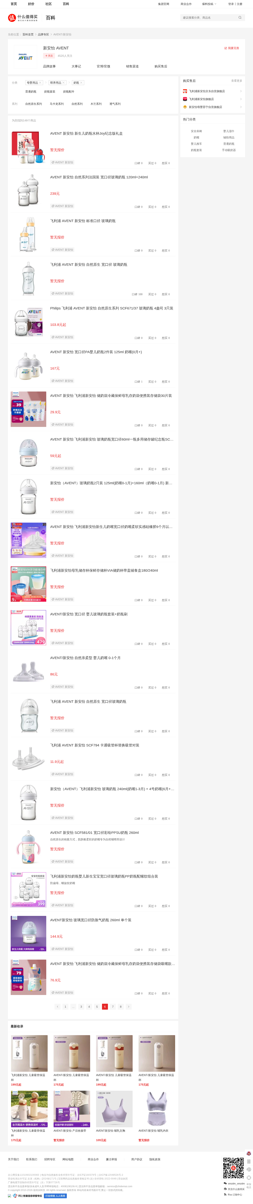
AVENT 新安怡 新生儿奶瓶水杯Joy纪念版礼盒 (86, 133)
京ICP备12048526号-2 (111, 1175)
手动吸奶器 (229, 150)
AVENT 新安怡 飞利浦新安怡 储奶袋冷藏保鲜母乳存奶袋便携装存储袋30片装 (111, 396)
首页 (14, 4)
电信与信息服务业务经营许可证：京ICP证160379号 (69, 1175)
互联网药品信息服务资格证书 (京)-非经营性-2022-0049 (87, 1178)
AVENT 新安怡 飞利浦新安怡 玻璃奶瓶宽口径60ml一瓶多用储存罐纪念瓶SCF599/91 (112, 439)
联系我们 (31, 1159)
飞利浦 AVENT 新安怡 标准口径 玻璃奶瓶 (83, 221)
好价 (31, 4)
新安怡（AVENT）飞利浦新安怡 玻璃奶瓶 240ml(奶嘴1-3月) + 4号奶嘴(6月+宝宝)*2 (112, 789)
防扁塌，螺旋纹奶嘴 (62, 883)
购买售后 (161, 66)
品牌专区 (43, 34)
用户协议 (136, 1159)
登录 (231, 4)
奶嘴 (196, 137)
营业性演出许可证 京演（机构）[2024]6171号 (32, 1178)
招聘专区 (49, 1159)
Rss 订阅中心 (235, 1194)
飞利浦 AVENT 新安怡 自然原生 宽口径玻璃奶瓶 (88, 702)
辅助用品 (228, 137)
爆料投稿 (207, 4)
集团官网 (163, 4)
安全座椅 (196, 131)
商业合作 (186, 4)
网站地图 (68, 1159)
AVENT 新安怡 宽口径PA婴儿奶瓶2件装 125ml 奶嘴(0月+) (96, 352)
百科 (66, 4)
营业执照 (123, 1178)
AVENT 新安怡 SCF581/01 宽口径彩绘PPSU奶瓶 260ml (94, 833)
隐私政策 (154, 1159)
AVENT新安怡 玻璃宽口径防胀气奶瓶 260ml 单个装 (90, 920)
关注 (50, 55)
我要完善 (233, 48)
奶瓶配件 (68, 91)
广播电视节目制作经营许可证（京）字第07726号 (34, 1182)
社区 (48, 4)
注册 (239, 4)
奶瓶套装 (49, 91)
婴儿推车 (196, 143)
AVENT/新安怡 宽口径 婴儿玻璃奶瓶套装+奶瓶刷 (88, 614)
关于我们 (13, 1159)
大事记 (76, 66)
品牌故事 (49, 66)
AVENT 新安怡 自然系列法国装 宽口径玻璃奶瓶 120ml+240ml (99, 177)
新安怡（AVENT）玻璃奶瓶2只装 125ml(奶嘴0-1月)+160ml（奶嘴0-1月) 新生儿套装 (111, 483)
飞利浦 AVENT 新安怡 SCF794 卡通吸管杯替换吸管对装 (94, 745)
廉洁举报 (111, 1159)
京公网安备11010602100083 (23, 1175)
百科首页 (28, 34)
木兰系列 (96, 103)
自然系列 (77, 103)
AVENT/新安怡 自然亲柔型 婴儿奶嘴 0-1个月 (85, 658)
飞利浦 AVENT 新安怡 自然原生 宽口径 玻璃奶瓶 (88, 265)
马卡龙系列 (57, 103)
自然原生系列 (33, 103)
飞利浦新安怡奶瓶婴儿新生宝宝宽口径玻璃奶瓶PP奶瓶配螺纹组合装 (104, 876)
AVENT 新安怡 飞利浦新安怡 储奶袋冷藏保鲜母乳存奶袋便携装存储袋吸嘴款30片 (113, 964)
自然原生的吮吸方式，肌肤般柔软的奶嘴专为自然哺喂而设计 (87, 839)
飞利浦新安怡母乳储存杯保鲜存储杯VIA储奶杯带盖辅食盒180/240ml (104, 570)
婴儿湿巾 (228, 131)
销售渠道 (132, 66)
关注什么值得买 (236, 1189)
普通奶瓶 (30, 91)
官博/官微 (103, 66)
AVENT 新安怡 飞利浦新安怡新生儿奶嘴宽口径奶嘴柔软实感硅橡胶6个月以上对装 (111, 527)
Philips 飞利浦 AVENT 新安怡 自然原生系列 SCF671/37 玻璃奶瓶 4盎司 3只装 (111, 308)
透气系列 (115, 103)
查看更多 (236, 80)
